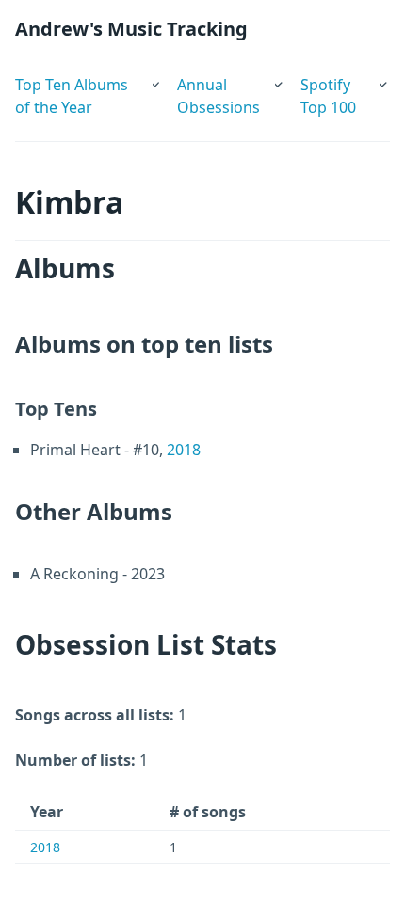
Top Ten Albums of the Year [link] (71, 96)
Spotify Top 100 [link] (328, 96)
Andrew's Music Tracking (131, 28)
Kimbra (69, 202)
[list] (88, 92)
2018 (184, 449)
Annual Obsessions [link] (218, 96)
